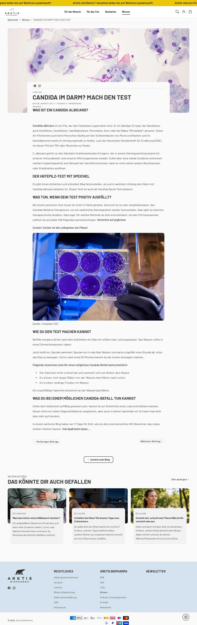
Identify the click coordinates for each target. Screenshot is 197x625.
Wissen (126, 11)
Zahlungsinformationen (66, 577)
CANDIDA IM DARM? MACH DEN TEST (52, 20)
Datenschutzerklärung (65, 597)
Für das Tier (93, 11)
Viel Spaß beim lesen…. (76, 429)
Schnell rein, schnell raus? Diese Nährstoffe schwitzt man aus (159, 519)
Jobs (102, 587)
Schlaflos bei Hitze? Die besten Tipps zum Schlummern (96, 519)
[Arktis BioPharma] (12, 12)
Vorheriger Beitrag (47, 441)
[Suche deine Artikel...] (177, 12)
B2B (102, 577)
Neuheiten (110, 11)
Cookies (58, 587)
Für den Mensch (72, 11)
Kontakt (104, 602)
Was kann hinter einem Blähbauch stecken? (36, 517)
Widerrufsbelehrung (64, 592)
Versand (58, 582)
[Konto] (184, 12)
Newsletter (105, 607)
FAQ (102, 582)
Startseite (13, 20)
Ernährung (75, 103)
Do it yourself (59, 103)
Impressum (60, 607)
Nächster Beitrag (151, 441)
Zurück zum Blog (100, 459)
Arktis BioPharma (24, 620)
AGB (56, 602)
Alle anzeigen (179, 479)
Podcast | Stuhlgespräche (113, 597)
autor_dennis (41, 103)
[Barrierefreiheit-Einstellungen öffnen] (186, 617)
